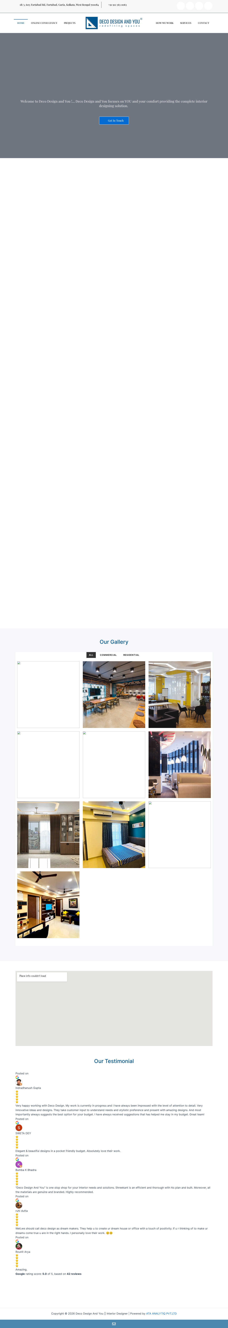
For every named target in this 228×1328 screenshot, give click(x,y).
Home (20, 23)
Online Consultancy (44, 23)
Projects (69, 23)
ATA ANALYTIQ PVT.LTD (161, 1313)
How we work (164, 23)
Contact (203, 23)
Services (185, 23)
